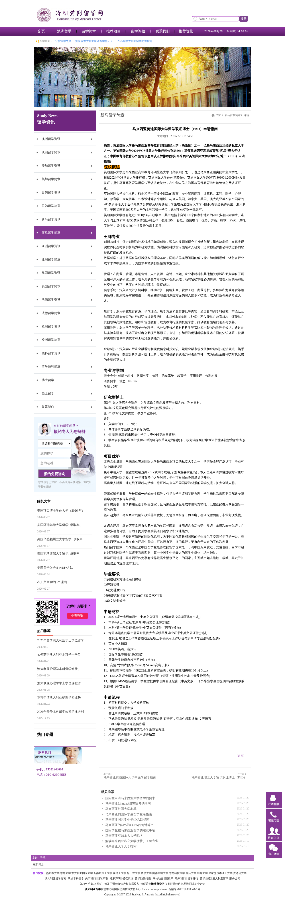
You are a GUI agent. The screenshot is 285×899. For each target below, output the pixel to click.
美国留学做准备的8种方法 (55, 567)
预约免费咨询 (54, 474)
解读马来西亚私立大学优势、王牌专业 (131, 841)
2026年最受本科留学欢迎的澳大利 (60, 711)
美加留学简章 (51, 179)
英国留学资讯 (51, 273)
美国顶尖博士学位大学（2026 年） (61, 510)
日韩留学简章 (51, 206)
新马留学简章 (51, 232)
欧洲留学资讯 (51, 326)
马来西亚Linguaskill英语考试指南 (128, 803)
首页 (219, 115)
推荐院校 (186, 31)
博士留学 (48, 380)
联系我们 (162, 31)
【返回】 (240, 755)
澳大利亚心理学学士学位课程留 (59, 683)
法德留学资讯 (51, 299)
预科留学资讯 (51, 353)
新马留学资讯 (51, 219)
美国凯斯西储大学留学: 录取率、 (60, 553)
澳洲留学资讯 (51, 139)
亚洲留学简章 (51, 259)
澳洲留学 (64, 31)
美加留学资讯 (51, 165)
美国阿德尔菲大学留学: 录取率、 (60, 525)
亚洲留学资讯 (51, 246)
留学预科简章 (51, 366)
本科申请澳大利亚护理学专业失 (59, 697)
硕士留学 (48, 393)
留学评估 (138, 31)
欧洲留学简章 (51, 340)
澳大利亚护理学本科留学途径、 (59, 669)
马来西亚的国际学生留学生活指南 (128, 814)
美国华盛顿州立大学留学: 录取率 (60, 539)
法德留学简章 (51, 313)
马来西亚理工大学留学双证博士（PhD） (219, 777)
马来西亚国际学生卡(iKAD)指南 (127, 819)
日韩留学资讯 (51, 192)
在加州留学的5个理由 (52, 582)
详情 (246, 115)
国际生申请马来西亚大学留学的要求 (130, 798)
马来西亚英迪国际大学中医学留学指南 (129, 777)
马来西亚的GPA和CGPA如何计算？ (129, 825)
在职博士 (38, 864)
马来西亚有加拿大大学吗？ (124, 835)
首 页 (41, 31)
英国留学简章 (51, 286)
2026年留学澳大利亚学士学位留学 (60, 640)
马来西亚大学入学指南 (120, 846)
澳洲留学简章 (51, 152)
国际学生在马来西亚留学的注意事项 (130, 830)
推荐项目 (113, 31)
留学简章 (89, 31)
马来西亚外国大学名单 (120, 809)
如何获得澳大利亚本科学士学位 (59, 654)
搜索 (243, 18)
